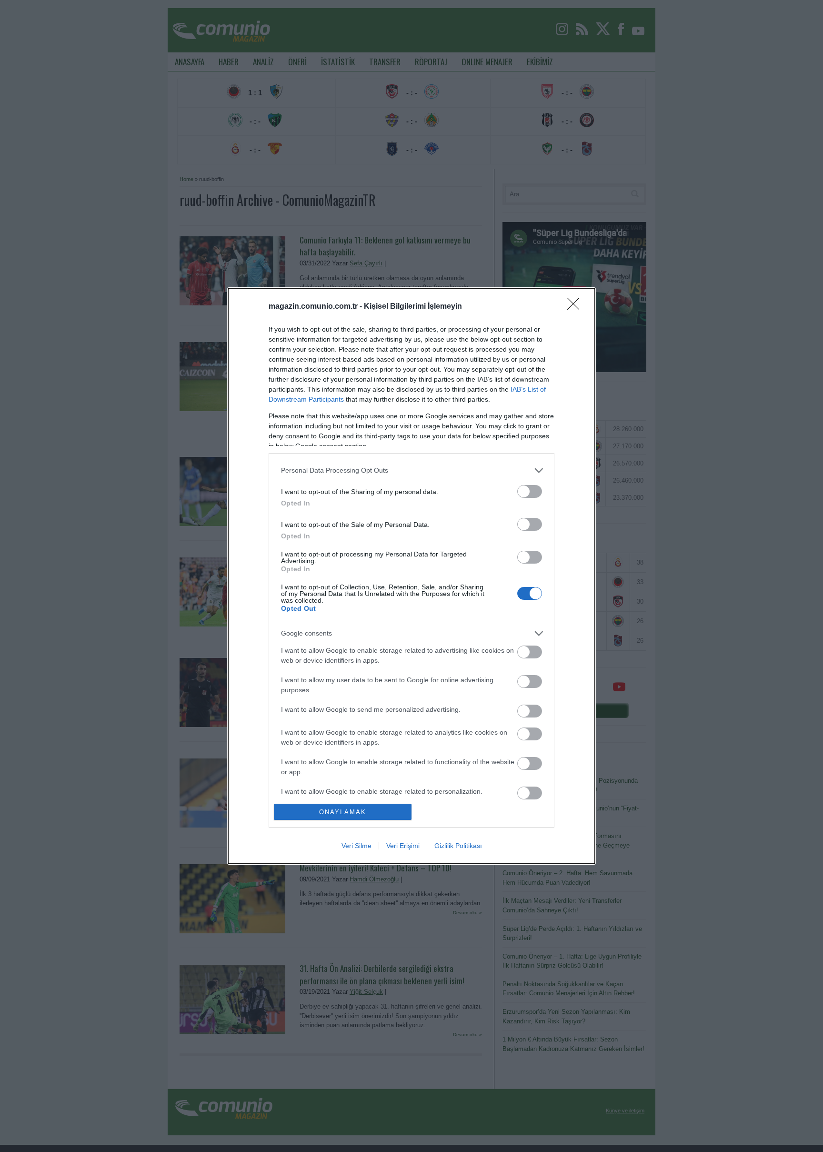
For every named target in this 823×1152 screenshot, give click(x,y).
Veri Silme (356, 845)
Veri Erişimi (403, 845)
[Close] (576, 307)
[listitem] (411, 470)
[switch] (529, 491)
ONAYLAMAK (342, 812)
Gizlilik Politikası (458, 845)
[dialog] (411, 576)
